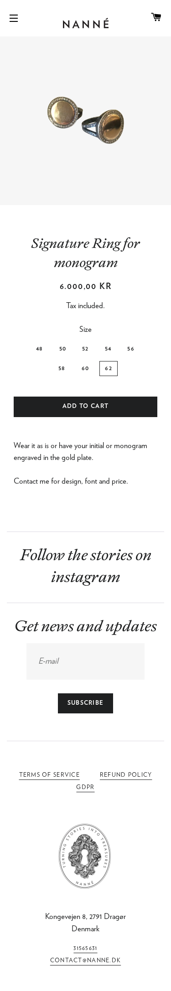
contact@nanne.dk (85, 961)
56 (131, 349)
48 (39, 349)
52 (85, 349)
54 (108, 349)
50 (63, 349)
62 (108, 369)
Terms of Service (49, 775)
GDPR (85, 787)
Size (85, 329)
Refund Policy (126, 775)
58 (62, 369)
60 (85, 369)
